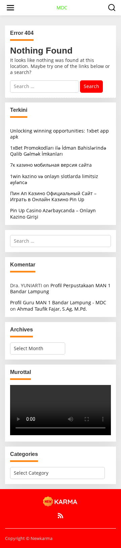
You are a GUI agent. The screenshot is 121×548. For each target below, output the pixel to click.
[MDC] (60, 501)
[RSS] (60, 515)
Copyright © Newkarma (28, 538)
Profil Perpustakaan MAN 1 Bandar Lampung (60, 288)
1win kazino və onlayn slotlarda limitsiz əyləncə (54, 179)
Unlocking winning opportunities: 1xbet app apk (59, 134)
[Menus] (10, 7)
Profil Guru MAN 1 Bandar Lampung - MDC (58, 302)
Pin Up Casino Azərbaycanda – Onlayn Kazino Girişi (53, 213)
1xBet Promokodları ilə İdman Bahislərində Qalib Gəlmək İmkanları (58, 151)
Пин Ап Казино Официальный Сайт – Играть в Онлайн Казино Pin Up (53, 196)
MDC (61, 7)
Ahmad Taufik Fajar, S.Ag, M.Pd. (52, 309)
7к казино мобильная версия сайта (51, 165)
